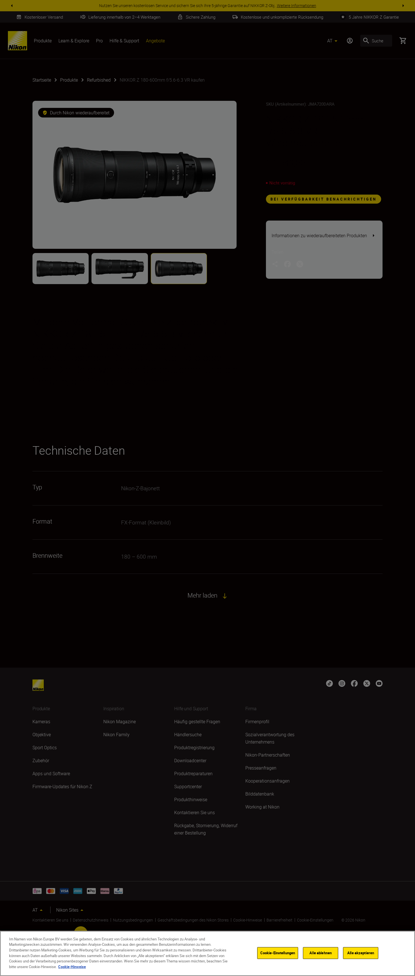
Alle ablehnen (320, 952)
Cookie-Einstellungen (277, 952)
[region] (207, 953)
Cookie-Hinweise (72, 966)
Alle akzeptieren (360, 952)
